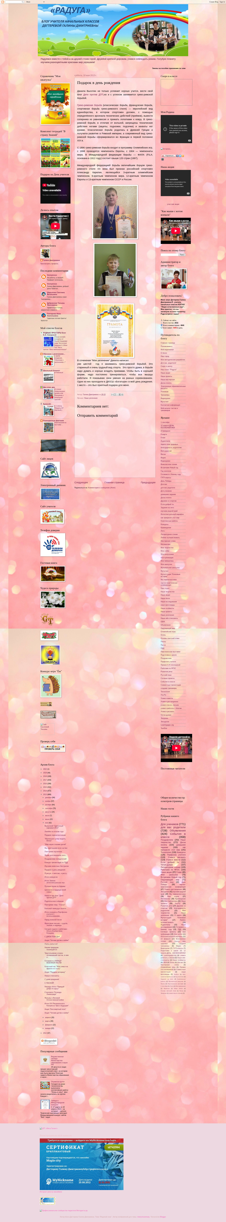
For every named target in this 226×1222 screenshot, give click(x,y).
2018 (45, 776)
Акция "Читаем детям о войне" (57, 940)
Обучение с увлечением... (54, 354)
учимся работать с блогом (171, 708)
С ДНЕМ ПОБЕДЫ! (52, 937)
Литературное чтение (169, 534)
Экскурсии (165, 722)
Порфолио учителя (168, 662)
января (48, 1028)
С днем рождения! (52, 979)
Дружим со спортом (168, 501)
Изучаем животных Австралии (57, 866)
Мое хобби (165, 551)
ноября (48, 801)
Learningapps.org (167, 725)
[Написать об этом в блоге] (115, 394)
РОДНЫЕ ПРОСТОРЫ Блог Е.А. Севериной (54, 334)
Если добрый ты (167, 504)
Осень (163, 635)
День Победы (166, 481)
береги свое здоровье (169, 444)
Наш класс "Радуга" (169, 370)
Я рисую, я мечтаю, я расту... (56, 873)
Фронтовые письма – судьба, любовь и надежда (56, 924)
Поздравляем (166, 658)
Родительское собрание (54, 901)
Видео (163, 458)
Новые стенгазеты (52, 976)
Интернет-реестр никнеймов (51, 1192)
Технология (165, 692)
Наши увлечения (90, 398)
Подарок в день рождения (55, 870)
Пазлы (163, 642)
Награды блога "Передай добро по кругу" (54, 988)
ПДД (162, 648)
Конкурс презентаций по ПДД (56, 862)
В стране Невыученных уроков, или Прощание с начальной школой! (60, 394)
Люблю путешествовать (170, 538)
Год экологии (166, 471)
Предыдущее (148, 482)
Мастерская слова (168, 541)
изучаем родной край (169, 511)
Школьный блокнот (51, 371)
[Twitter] (180, 156)
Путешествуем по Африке (55, 886)
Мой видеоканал (167, 350)
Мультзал (164, 402)
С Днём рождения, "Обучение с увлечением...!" (60, 359)
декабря (48, 797)
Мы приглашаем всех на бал (56, 848)
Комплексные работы (169, 521)
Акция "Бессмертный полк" (55, 1009)
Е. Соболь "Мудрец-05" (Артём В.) (59, 408)
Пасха (163, 645)
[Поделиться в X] (117, 394)
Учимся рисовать (167, 712)
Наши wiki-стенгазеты (169, 618)
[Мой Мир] (162, 159)
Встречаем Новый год (169, 468)
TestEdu (164, 728)
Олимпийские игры (168, 632)
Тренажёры (165, 395)
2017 (45, 780)
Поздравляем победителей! (56, 859)
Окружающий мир (168, 628)
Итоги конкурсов (51, 877)
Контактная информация (170, 405)
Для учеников (166, 491)
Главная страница (114, 482)
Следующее (81, 482)
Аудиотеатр (165, 441)
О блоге (164, 353)
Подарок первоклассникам (55, 835)
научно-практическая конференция (169, 584)
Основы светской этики (170, 638)
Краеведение (166, 528)
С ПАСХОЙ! (49, 983)
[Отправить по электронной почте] (112, 394)
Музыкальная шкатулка (170, 568)
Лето (163, 531)
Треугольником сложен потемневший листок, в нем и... (57, 955)
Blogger (163, 1217)
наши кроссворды (168, 605)
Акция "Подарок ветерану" (55, 972)
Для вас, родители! (168, 363)
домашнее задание (168, 494)
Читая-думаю (166, 715)
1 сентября (165, 422)
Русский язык (166, 675)
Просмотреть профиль (49, 264)
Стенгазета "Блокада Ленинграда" (53, 993)
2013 (45, 794)
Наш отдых (165, 588)
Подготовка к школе (169, 655)
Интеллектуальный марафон (172, 514)
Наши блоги (165, 598)
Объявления (166, 625)
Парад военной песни (53, 920)
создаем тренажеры (169, 688)
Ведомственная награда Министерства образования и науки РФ (59, 1061)
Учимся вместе (167, 698)
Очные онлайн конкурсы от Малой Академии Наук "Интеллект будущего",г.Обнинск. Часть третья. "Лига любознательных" (55, 343)
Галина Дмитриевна (51, 260)
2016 (45, 784)
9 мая (163, 438)
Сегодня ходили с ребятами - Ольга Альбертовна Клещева (56, 931)
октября (48, 805)
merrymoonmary (143, 1217)
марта (47, 1021)
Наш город (165, 356)
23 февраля (165, 431)
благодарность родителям (171, 448)
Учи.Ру (163, 695)
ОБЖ (163, 622)
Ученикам (164, 392)
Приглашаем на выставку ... (60, 424)
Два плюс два (49, 387)
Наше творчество (167, 592)
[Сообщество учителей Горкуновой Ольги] (47, 1204)
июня (47, 819)
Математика (165, 544)
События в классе (168, 682)
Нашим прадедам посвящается (51, 948)
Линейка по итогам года (54, 832)
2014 (45, 791)
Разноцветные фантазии (53, 421)
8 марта (164, 434)
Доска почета (166, 383)
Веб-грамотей (166, 451)
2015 (45, 787)
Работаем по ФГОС (168, 668)
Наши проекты (166, 376)
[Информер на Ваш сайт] (166, 149)
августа (48, 812)
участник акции (173, 204)
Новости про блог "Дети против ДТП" (54, 897)
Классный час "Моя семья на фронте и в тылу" (56, 967)
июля (47, 816)
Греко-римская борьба (89, 105)
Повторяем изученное (53, 852)
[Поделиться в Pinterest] (122, 394)
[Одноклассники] (183, 156)
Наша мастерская (168, 380)
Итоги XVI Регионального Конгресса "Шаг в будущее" (57, 1004)
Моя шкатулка (166, 564)
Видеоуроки (165, 398)
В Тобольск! (59, 372)
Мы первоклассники (169, 580)
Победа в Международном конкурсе (57, 1103)
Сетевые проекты (167, 678)
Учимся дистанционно (169, 702)
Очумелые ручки (57, 1082)
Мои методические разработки (173, 360)
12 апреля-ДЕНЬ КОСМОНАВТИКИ (168, 427)
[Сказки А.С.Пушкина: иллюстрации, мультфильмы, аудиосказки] (48, 718)
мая (47, 823)
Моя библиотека (167, 561)
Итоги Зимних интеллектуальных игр (54, 882)
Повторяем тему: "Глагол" (55, 905)
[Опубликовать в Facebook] (119, 394)
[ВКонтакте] (177, 156)
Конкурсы (164, 524)
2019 (45, 773)
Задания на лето (167, 508)
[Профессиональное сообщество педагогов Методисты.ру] (64, 1211)
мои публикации (167, 558)
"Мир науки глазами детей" (55, 844)
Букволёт (47, 404)
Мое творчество (167, 548)
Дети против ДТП (93, 94)
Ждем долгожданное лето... (56, 855)
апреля (48, 1017)
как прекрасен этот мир (170, 518)
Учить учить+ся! (51, 944)
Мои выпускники (167, 554)
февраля (49, 1025)
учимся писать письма (170, 705)
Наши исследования (169, 602)
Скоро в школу (166, 366)
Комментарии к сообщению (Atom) (101, 488)
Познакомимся (166, 346)
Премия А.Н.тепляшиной (170, 665)
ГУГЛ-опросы (166, 478)
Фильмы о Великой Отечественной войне (54, 999)
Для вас (164, 484)
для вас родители (168, 488)
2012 (45, 1033)
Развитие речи (166, 672)
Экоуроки (164, 718)
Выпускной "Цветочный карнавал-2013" (54, 827)
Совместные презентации (171, 685)
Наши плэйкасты (167, 608)
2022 (45, 769)
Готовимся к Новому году (171, 474)
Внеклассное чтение (169, 464)
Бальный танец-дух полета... (56, 908)
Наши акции (165, 373)
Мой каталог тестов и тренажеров (169, 409)
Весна (163, 454)
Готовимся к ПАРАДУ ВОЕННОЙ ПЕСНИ (53, 962)
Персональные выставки (170, 652)
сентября (49, 808)
